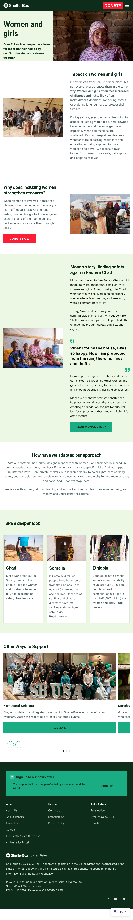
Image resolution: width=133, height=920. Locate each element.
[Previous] (10, 744)
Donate (95, 823)
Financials (12, 823)
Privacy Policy (56, 823)
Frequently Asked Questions (23, 836)
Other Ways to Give (102, 816)
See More (59, 727)
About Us (11, 810)
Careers (11, 829)
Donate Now (19, 238)
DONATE (112, 5)
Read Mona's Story (91, 427)
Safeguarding (56, 816)
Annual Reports (15, 816)
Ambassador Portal (17, 842)
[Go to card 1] (63, 751)
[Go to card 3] (69, 751)
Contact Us (55, 810)
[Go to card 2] (66, 751)
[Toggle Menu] (127, 5)
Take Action (98, 810)
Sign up (107, 786)
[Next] (18, 744)
